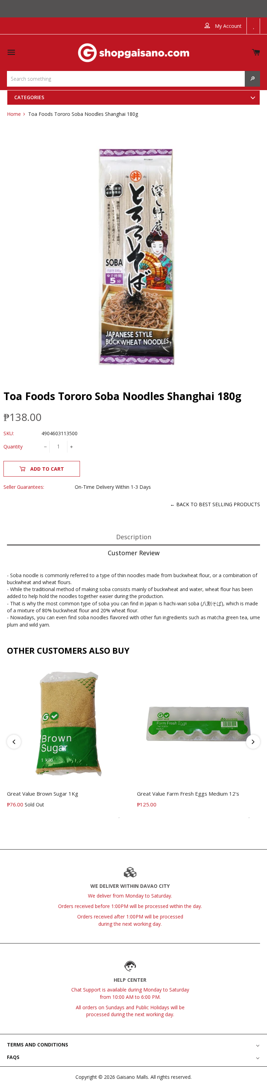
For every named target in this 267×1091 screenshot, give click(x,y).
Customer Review (134, 553)
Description (133, 537)
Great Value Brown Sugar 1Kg (42, 793)
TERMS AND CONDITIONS (37, 1044)
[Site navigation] (11, 53)
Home (14, 114)
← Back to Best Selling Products (215, 504)
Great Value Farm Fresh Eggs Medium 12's (188, 793)
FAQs (13, 1057)
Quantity (13, 446)
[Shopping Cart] (256, 51)
